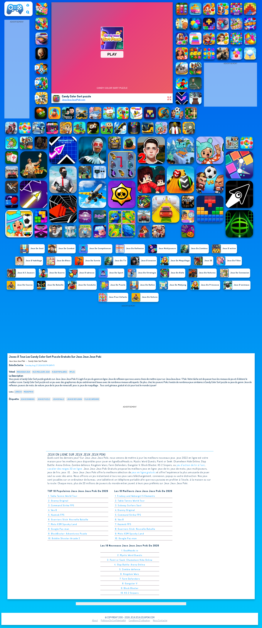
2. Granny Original (58, 500)
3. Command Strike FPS (61, 505)
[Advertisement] (17, 69)
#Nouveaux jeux (23, 372)
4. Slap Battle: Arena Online (129, 564)
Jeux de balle (58, 399)
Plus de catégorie (91, 399)
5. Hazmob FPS (56, 514)
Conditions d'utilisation (139, 620)
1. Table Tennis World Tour (62, 496)
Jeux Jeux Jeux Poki (13, 5)
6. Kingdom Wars (129, 574)
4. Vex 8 (52, 510)
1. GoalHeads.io (129, 550)
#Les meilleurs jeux (41, 372)
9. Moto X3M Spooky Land (129, 533)
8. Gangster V (130, 583)
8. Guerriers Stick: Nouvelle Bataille (135, 528)
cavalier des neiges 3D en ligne (64, 468)
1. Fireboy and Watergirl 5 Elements (135, 496)
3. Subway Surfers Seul (128, 505)
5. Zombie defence (129, 569)
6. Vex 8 (119, 519)
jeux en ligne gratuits (144, 472)
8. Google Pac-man (58, 528)
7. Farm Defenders (130, 578)
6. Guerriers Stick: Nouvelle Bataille (68, 519)
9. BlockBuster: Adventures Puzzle (67, 533)
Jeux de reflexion (74, 399)
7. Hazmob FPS (123, 524)
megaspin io (28, 392)
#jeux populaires (59, 372)
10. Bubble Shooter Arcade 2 (64, 538)
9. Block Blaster (130, 588)
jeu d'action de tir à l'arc (191, 465)
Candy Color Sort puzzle (37, 361)
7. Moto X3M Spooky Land (62, 524)
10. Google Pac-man (126, 538)
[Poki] (27, 5)
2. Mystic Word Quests (129, 555)
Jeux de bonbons (28, 399)
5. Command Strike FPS (128, 514)
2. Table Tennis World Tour (130, 500)
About (95, 620)
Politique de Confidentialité (113, 620)
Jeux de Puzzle (44, 399)
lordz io (18, 392)
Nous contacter (160, 620)
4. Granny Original (125, 510)
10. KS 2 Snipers (130, 592)
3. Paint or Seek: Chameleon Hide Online (130, 559)
